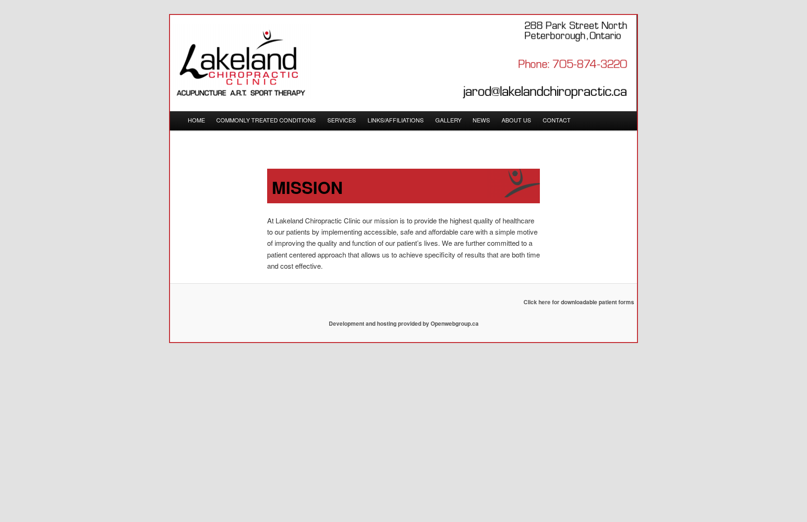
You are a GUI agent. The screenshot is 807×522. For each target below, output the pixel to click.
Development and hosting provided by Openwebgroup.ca (404, 323)
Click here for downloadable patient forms (579, 302)
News (481, 120)
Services (341, 120)
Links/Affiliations (396, 120)
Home (196, 120)
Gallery (448, 120)
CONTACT (557, 120)
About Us (516, 120)
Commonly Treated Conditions (266, 120)
